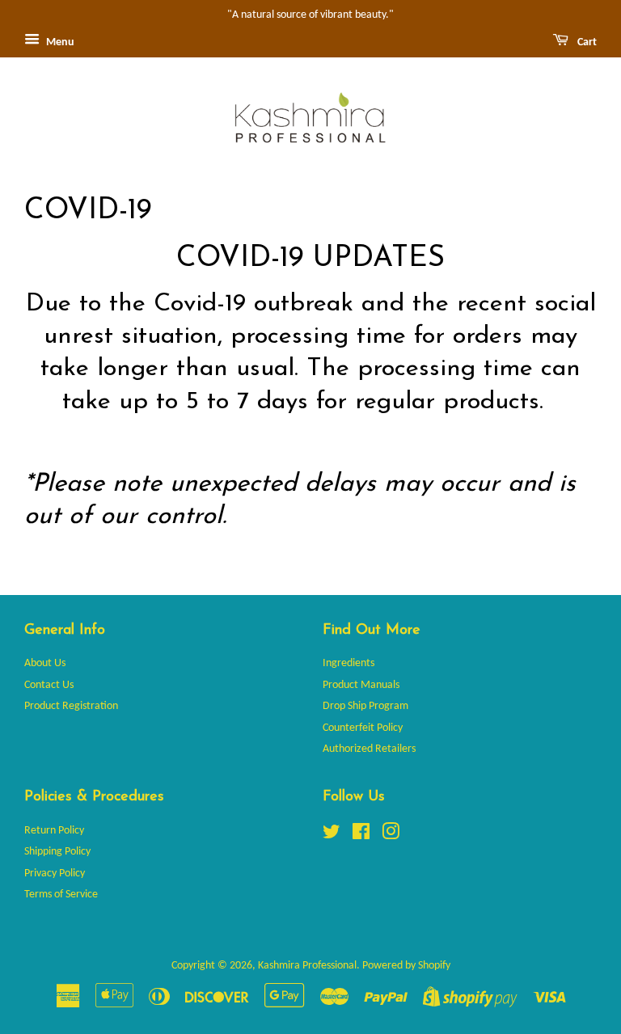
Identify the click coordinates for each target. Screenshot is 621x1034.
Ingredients (348, 663)
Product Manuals (361, 685)
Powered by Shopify (406, 965)
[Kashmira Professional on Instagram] (390, 835)
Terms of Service (61, 894)
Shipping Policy (57, 851)
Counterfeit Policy (363, 728)
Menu (59, 42)
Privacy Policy (54, 873)
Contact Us (49, 685)
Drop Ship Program (365, 706)
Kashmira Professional (307, 965)
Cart (586, 42)
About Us (44, 663)
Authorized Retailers (369, 749)
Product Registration (71, 706)
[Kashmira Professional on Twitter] (331, 835)
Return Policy (54, 830)
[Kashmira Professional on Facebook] (361, 835)
